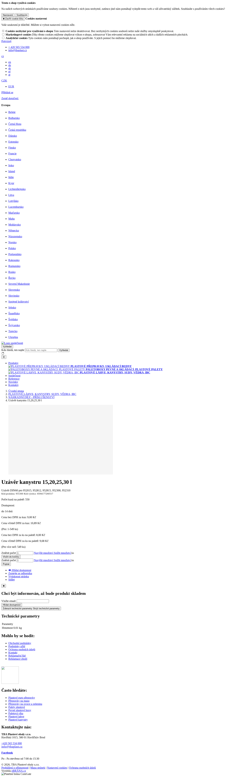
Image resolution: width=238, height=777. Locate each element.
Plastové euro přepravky (21, 697)
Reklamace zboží (17, 658)
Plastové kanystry (18, 719)
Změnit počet (8, 552)
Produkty (13, 363)
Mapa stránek (37, 767)
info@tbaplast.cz (11, 746)
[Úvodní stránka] (12, 343)
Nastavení (8, 15)
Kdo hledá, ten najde (12, 350)
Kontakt (12, 652)
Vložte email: (8, 601)
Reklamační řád (17, 655)
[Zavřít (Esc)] (3, 586)
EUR (11, 86)
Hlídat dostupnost (12, 605)
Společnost (14, 375)
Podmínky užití (16, 646)
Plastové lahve (16, 716)
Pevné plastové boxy (19, 710)
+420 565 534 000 (11, 743)
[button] (2, 56)
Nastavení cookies (57, 767)
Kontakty (13, 385)
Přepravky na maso (18, 700)
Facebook (7, 752)
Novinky (13, 381)
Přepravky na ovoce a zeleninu (25, 703)
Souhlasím (22, 15)
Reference (14, 378)
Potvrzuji (6, 41)
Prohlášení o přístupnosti (14, 767)
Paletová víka (15, 713)
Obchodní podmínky (19, 643)
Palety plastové (16, 707)
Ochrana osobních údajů (21, 649)
